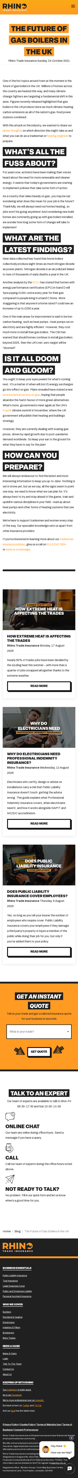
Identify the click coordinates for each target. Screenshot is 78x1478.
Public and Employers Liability (17, 1291)
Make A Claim (10, 1353)
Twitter (25, 1405)
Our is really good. (17, 1390)
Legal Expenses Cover (14, 1286)
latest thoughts (12, 130)
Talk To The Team (12, 1364)
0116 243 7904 (56, 544)
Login (5, 1358)
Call (12, 1158)
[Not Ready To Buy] (10, 1179)
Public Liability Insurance (15, 1275)
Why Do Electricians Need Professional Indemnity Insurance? (33, 758)
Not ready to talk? (32, 1189)
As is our (12, 1395)
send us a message (18, 549)
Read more (39, 686)
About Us (7, 1374)
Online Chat (22, 1126)
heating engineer (57, 135)
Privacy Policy (11, 1424)
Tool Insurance (10, 1281)
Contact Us (8, 1369)
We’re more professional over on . (23, 1400)
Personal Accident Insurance (17, 1296)
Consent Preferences (26, 1430)
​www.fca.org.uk (58, 1463)
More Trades (9, 1338)
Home (7, 1231)
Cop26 (7, 410)
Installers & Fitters (11, 1327)
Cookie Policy (27, 1424)
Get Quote (39, 1052)
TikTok (37, 1405)
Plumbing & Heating (12, 1317)
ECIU (36, 282)
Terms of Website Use (48, 1424)
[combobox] (36, 1031)
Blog (18, 1231)
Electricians (9, 1322)
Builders (7, 1312)
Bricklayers (8, 1333)
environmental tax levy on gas (21, 394)
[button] (68, 1031)
